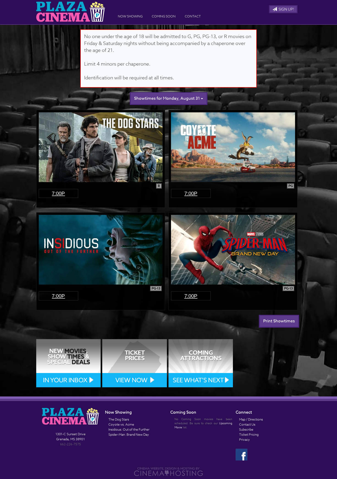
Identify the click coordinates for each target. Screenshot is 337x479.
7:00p (58, 193)
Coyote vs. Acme (121, 424)
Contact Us (247, 424)
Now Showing (130, 16)
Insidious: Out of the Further (128, 429)
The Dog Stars (118, 419)
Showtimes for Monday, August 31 (167, 98)
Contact (193, 16)
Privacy (244, 439)
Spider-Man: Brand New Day (128, 434)
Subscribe (246, 429)
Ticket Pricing (249, 434)
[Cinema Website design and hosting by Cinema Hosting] (168, 471)
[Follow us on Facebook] (241, 454)
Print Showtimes (279, 321)
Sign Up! (286, 9)
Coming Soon (164, 16)
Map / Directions (251, 419)
